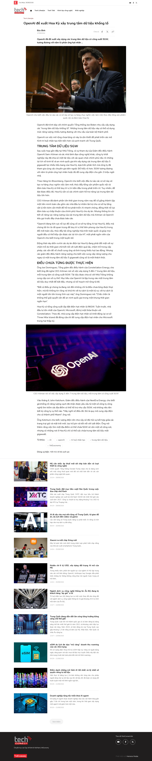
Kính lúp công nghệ (65, 10)
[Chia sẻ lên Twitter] (107, 31)
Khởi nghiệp (79, 10)
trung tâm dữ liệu (100, 440)
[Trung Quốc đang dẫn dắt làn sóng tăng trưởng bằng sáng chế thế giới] (30, 624)
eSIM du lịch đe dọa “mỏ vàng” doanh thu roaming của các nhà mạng (74, 645)
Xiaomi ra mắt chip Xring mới (63, 540)
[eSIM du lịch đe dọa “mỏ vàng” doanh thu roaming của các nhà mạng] (30, 652)
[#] (130, 2)
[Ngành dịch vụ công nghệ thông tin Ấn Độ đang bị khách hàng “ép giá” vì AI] (30, 598)
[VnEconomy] (15, 2)
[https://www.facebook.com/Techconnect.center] (133, 2)
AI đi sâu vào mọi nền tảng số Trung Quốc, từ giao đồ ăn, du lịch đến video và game (74, 515)
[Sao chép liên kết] (112, 31)
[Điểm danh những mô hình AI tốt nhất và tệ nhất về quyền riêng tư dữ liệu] (30, 678)
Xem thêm (56, 722)
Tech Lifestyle (40, 10)
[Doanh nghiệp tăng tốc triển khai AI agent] (30, 703)
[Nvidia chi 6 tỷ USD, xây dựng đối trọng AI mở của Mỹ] (30, 573)
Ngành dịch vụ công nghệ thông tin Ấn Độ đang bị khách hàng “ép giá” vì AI (74, 592)
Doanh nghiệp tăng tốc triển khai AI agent (69, 696)
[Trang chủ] (31, 10)
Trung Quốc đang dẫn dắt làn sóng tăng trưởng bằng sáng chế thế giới (74, 617)
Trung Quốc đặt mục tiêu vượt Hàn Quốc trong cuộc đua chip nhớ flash (74, 490)
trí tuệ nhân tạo (78, 440)
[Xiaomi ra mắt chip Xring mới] (30, 547)
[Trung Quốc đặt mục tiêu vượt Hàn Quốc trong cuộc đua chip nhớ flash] (30, 497)
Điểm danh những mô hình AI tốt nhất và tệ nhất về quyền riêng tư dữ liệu (74, 671)
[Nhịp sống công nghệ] (20, 10)
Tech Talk (51, 10)
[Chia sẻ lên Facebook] (102, 31)
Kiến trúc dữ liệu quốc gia (59, 452)
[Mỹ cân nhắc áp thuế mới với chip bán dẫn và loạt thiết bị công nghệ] (30, 471)
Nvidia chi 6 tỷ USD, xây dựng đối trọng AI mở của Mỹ (74, 566)
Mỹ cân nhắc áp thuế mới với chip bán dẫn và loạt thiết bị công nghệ (74, 464)
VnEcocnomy (55, 445)
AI (50, 440)
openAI (61, 440)
